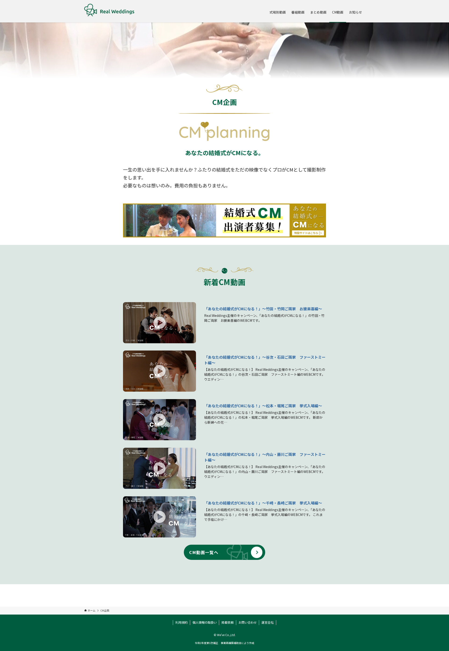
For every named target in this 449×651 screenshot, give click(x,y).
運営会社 (267, 622)
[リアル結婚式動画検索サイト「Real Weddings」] (109, 11)
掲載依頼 (227, 622)
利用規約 (181, 622)
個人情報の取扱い (204, 622)
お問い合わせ (248, 622)
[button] (159, 322)
